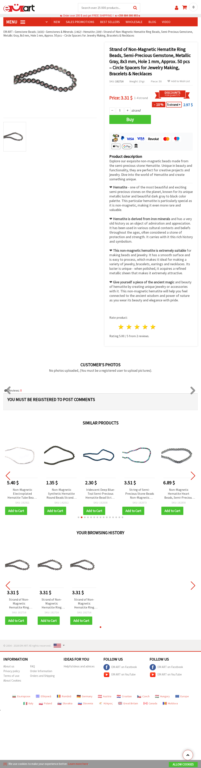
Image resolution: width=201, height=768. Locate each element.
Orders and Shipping (42, 676)
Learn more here (78, 764)
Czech (146, 696)
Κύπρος (108, 703)
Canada (153, 703)
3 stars (137, 327)
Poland (48, 703)
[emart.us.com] (19, 7)
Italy (30, 703)
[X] (5, 764)
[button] (78, 517)
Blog (152, 22)
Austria (107, 696)
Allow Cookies (183, 764)
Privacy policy (11, 671)
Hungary (165, 696)
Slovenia (88, 703)
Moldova (173, 703)
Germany (87, 696)
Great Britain (130, 703)
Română (66, 696)
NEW (57, 22)
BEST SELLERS (110, 22)
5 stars (153, 327)
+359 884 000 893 (127, 15)
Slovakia (67, 703)
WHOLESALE (134, 22)
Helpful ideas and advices (79, 666)
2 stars (129, 327)
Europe (184, 696)
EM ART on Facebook (124, 667)
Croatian (127, 696)
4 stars (145, 327)
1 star (121, 327)
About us (8, 666)
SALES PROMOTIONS (80, 22)
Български (23, 696)
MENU (12, 22)
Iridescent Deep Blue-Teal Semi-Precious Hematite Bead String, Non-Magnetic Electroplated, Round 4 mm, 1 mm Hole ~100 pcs (100, 494)
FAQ (32, 666)
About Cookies (12, 680)
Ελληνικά (46, 696)
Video (166, 22)
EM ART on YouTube (123, 674)
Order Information (41, 671)
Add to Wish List (180, 81)
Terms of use (11, 676)
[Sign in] (176, 8)
